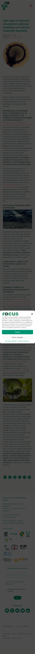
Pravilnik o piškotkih (11, 341)
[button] (32, 314)
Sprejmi (17, 332)
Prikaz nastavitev (17, 337)
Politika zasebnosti (23, 341)
